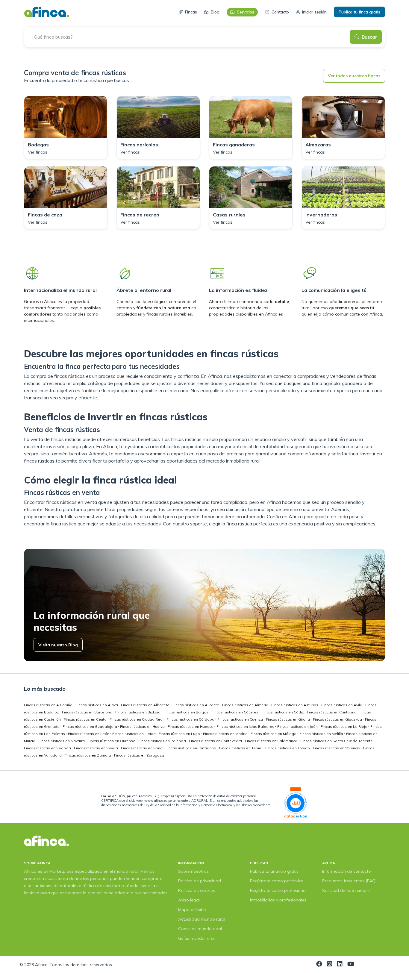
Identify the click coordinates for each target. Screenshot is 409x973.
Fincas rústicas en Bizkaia (138, 712)
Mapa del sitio (192, 909)
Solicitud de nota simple (346, 890)
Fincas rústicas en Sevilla (96, 748)
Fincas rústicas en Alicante (196, 705)
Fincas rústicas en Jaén (298, 726)
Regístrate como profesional (278, 890)
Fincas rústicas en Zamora (88, 755)
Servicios (245, 12)
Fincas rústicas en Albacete (145, 705)
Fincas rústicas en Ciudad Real (137, 719)
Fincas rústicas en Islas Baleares (245, 726)
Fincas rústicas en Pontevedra (216, 741)
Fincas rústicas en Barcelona (87, 712)
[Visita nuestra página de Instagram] (329, 964)
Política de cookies (196, 890)
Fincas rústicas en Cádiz (283, 712)
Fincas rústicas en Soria (142, 748)
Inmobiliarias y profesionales (278, 900)
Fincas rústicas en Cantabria (332, 712)
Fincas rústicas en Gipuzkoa (338, 719)
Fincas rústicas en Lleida (134, 733)
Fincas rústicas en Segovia (48, 748)
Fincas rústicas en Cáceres (235, 712)
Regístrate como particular (276, 880)
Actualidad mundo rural (201, 919)
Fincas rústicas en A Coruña (48, 705)
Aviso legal (189, 900)
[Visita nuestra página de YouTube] (350, 964)
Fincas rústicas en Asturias (295, 705)
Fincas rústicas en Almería (245, 705)
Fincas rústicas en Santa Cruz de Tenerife (337, 741)
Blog (215, 12)
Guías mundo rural (196, 938)
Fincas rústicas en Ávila (342, 705)
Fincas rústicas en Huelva (143, 726)
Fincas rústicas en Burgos (186, 712)
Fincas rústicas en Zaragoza (139, 755)
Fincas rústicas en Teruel (241, 748)
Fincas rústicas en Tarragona (191, 748)
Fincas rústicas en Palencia (162, 741)
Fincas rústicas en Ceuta (85, 719)
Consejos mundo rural (200, 928)
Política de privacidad (199, 880)
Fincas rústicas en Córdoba (190, 719)
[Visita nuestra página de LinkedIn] (340, 964)
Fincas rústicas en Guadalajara (90, 726)
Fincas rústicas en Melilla (321, 733)
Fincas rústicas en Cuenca (240, 719)
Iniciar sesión (314, 12)
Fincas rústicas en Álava (97, 705)
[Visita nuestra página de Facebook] (319, 964)
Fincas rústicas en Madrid (226, 733)
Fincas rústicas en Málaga (274, 733)
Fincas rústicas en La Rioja (344, 726)
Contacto (280, 12)
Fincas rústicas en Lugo (180, 733)
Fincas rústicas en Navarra (62, 741)
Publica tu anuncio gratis (274, 871)
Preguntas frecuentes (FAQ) (349, 880)
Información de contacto (346, 871)
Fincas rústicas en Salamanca (271, 741)
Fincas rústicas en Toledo (288, 748)
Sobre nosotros (193, 871)
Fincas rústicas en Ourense (112, 741)
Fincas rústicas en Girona (288, 719)
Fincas (191, 12)
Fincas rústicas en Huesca (191, 726)
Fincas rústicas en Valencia (337, 748)
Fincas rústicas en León (89, 733)
